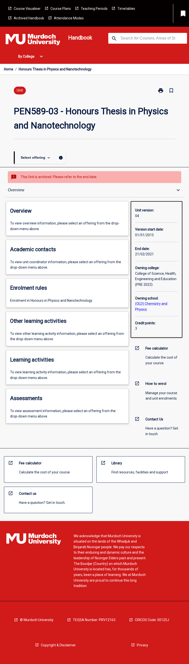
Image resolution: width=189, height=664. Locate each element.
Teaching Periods (94, 9)
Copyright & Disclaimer (58, 645)
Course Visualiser (27, 9)
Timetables (126, 9)
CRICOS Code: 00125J (152, 620)
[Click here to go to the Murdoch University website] (33, 40)
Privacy (142, 645)
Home (8, 69)
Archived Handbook (29, 18)
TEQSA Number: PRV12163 (94, 620)
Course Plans (60, 9)
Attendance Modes (69, 18)
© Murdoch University (36, 620)
